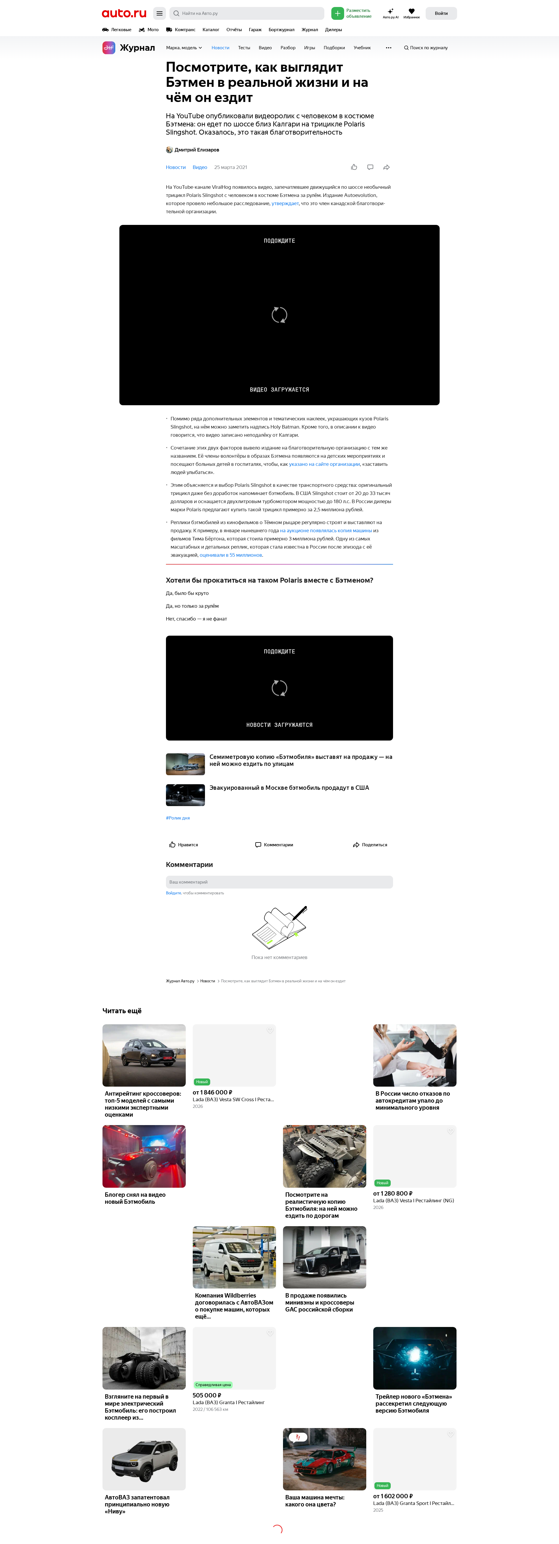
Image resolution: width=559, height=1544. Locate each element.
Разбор (288, 47)
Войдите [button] (173, 893)
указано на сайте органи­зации (324, 464)
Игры (309, 47)
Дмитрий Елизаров (197, 150)
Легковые (121, 29)
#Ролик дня (178, 818)
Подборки (334, 47)
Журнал (310, 29)
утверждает (285, 203)
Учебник (362, 47)
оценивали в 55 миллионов (231, 555)
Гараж (255, 29)
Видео (265, 47)
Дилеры (333, 29)
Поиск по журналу (429, 47)
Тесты (244, 47)
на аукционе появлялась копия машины (326, 530)
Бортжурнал (282, 29)
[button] (234, 1055)
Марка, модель (181, 47)
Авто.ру (124, 13)
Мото (153, 29)
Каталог (211, 29)
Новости (220, 47)
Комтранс (185, 29)
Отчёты (234, 29)
